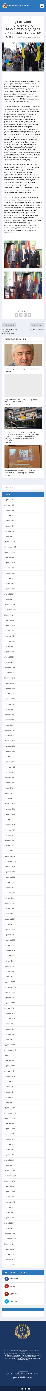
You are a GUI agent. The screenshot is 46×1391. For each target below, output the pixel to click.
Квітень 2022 (9, 772)
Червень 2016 (9, 1139)
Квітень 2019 (9, 961)
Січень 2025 (8, 599)
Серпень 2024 (9, 626)
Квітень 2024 (9, 646)
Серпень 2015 (9, 1192)
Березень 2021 (9, 840)
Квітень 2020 (9, 898)
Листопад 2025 (10, 547)
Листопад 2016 (10, 1113)
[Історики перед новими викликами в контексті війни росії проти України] (23, 456)
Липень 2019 (9, 945)
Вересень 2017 (9, 1060)
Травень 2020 (9, 893)
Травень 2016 (9, 1144)
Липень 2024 (9, 631)
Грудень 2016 (9, 1108)
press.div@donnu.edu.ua (22, 1378)
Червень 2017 (9, 1076)
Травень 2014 (9, 1265)
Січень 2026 (8, 536)
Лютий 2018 (9, 1034)
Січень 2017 (8, 1102)
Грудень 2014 (9, 1233)
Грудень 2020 (9, 856)
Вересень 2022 (9, 746)
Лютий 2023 (9, 720)
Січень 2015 (8, 1228)
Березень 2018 (9, 1029)
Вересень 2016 (9, 1123)
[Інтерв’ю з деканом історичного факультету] (23, 355)
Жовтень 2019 (9, 929)
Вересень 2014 (9, 1249)
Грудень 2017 (9, 1045)
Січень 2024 (8, 662)
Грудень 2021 (9, 793)
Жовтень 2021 (9, 804)
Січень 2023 (8, 725)
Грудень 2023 (9, 667)
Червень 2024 (9, 636)
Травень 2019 (9, 956)
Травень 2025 (9, 578)
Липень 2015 (9, 1197)
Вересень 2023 (9, 683)
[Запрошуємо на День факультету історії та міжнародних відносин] (23, 385)
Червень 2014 (9, 1260)
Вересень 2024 (9, 620)
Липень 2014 (9, 1254)
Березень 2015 (9, 1218)
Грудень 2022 (9, 730)
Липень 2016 (9, 1134)
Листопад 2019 (10, 924)
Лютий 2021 (9, 846)
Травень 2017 (9, 1081)
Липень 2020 (9, 882)
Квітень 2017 (9, 1087)
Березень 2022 (9, 778)
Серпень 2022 (9, 751)
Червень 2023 (9, 699)
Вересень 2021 (9, 809)
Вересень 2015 (9, 1186)
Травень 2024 (9, 641)
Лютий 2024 (9, 657)
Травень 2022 (9, 767)
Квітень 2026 (9, 521)
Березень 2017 (9, 1092)
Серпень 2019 (9, 940)
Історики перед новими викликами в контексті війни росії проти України (19, 472)
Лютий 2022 (9, 783)
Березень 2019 (9, 966)
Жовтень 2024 (9, 615)
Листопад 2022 (10, 736)
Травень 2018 (9, 1019)
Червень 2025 (9, 573)
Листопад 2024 (10, 610)
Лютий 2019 (9, 971)
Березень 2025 (9, 589)
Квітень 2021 (9, 835)
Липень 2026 (9, 505)
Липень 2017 (9, 1071)
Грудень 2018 (9, 982)
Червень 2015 (9, 1202)
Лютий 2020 (9, 909)
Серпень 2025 (9, 563)
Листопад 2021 (10, 798)
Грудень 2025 (9, 542)
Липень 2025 (9, 568)
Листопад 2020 (10, 861)
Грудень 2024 (9, 605)
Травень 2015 (9, 1207)
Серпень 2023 (9, 688)
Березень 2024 (9, 652)
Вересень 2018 (9, 998)
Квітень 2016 (9, 1150)
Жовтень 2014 (9, 1244)
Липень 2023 (9, 694)
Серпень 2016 (9, 1129)
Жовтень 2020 (9, 867)
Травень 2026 (9, 515)
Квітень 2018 (9, 1024)
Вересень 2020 (9, 872)
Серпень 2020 (9, 877)
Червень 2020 (9, 888)
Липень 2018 (9, 1008)
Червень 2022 (9, 762)
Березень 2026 (9, 526)
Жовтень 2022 (9, 741)
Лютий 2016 (9, 1160)
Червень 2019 (9, 950)
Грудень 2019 (9, 919)
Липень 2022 (9, 757)
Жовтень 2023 (9, 678)
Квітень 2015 (9, 1212)
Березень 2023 (9, 715)
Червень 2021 (9, 825)
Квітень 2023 (9, 709)
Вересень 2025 (9, 557)
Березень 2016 (9, 1155)
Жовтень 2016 (9, 1118)
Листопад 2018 (10, 987)
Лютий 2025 (9, 594)
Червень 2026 (9, 510)
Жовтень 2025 (9, 552)
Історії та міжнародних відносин (28, 37)
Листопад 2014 (10, 1239)
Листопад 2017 (10, 1050)
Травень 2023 (9, 704)
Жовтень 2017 (9, 1055)
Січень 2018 (8, 1040)
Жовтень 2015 (9, 1181)
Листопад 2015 (10, 1176)
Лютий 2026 (9, 531)
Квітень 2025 (9, 584)
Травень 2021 (9, 830)
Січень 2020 (8, 914)
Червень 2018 (9, 1013)
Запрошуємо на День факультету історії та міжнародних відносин (22, 401)
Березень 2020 (9, 903)
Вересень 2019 (9, 935)
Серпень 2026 (9, 500)
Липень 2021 (9, 819)
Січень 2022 (8, 788)
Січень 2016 (8, 1165)
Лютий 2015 (9, 1223)
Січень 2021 (8, 851)
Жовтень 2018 (9, 992)
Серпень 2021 (9, 814)
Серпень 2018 (9, 1003)
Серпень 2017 (9, 1066)
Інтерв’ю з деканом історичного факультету (23, 369)
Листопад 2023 (10, 673)
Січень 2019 (8, 977)
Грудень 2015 (9, 1171)
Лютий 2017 (9, 1097)
